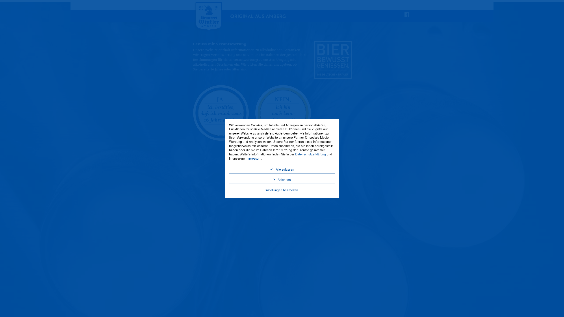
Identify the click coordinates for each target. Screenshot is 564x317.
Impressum (253, 158)
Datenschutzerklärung (310, 154)
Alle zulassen (285, 169)
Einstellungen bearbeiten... (282, 190)
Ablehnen (284, 179)
